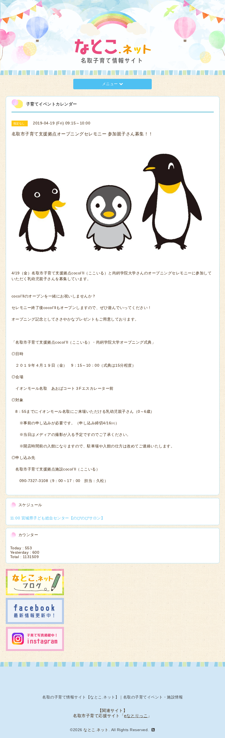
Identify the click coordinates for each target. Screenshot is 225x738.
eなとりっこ (136, 715)
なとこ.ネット (96, 730)
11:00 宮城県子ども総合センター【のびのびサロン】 (57, 518)
